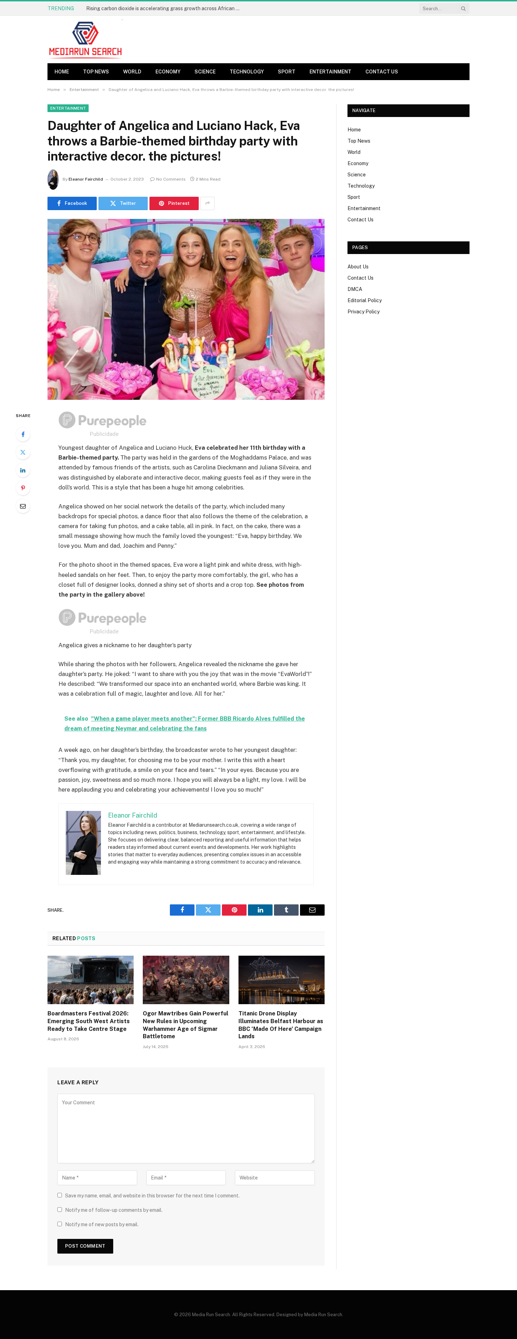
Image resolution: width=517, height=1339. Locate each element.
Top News (96, 71)
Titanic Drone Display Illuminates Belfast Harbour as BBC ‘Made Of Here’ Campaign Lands (280, 1025)
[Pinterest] (23, 488)
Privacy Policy (363, 311)
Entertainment (330, 71)
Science (205, 71)
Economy (167, 71)
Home (62, 71)
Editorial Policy (364, 300)
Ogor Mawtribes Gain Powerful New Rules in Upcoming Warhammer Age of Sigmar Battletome (185, 1025)
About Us (358, 266)
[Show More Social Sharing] (207, 203)
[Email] (23, 506)
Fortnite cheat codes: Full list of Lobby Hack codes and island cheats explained (165, 8)
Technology (247, 71)
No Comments (171, 179)
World (132, 71)
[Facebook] (23, 434)
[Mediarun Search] (86, 39)
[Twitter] (23, 452)
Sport (286, 71)
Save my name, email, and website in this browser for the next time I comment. (152, 1195)
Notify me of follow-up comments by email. (113, 1210)
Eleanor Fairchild (86, 179)
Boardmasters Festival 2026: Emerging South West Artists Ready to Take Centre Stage (88, 1021)
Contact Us (381, 71)
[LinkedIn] (23, 470)
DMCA (354, 289)
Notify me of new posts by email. (102, 1224)
